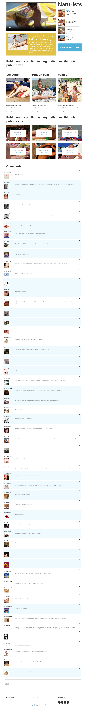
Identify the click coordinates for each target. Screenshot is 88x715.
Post (7, 683)
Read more (8, 111)
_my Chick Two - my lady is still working (41, 38)
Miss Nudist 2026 (70, 47)
